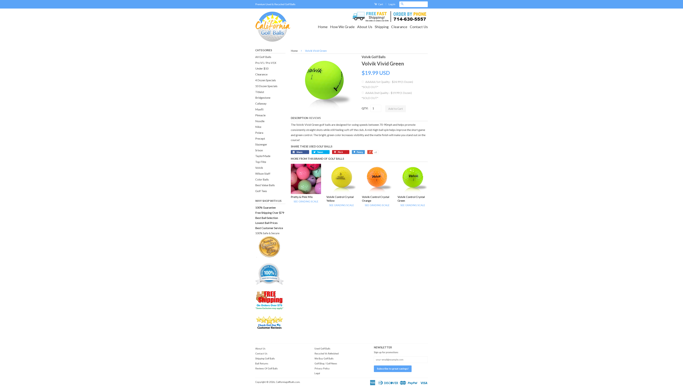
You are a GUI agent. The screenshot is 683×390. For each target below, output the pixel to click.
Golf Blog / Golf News (325, 363)
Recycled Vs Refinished (326, 353)
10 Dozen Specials (266, 86)
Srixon (259, 150)
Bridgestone (262, 97)
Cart (380, 4)
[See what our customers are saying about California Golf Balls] (270, 322)
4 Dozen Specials (265, 80)
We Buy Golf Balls (323, 358)
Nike (258, 126)
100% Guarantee (265, 207)
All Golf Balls (263, 57)
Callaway (260, 103)
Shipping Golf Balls (265, 358)
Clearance (399, 27)
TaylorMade (262, 156)
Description (299, 118)
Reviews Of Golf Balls (266, 368)
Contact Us (419, 27)
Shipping (382, 27)
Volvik (259, 167)
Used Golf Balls (322, 348)
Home (323, 27)
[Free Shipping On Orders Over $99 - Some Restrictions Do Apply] (270, 300)
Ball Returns (261, 363)
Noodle (259, 121)
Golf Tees (261, 191)
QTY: (365, 108)
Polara (259, 132)
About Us (364, 27)
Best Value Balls (265, 185)
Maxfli (259, 109)
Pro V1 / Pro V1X (265, 62)
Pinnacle (260, 115)
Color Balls (262, 179)
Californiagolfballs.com (288, 382)
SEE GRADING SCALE (306, 201)
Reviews (315, 118)
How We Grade (342, 27)
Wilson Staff (262, 173)
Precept (260, 138)
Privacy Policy (322, 368)
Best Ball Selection (266, 217)
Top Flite (260, 161)
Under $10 (261, 68)
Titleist (259, 92)
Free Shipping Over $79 (269, 212)
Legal (317, 373)
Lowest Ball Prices (266, 222)
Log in (392, 4)
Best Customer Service (269, 228)
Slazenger (261, 144)
